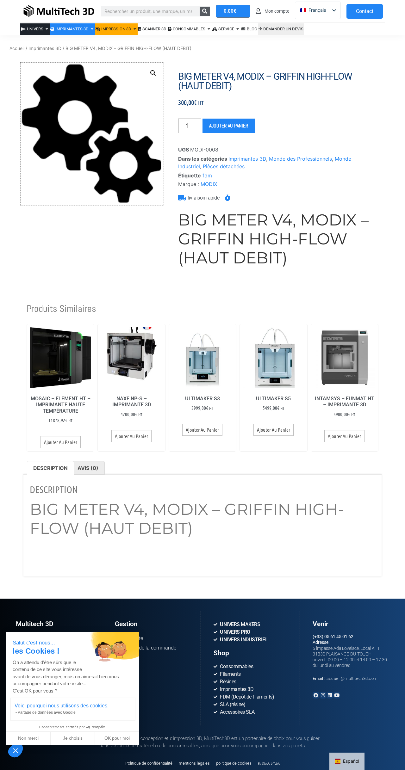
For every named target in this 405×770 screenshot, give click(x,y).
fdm (207, 175)
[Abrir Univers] (47, 29)
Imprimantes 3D (44, 48)
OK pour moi (117, 738)
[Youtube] (336, 695)
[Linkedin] (330, 695)
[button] (15, 750)
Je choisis (73, 738)
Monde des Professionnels (300, 159)
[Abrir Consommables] (209, 29)
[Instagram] (323, 695)
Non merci (28, 738)
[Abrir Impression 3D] (135, 29)
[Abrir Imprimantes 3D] (92, 29)
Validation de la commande (145, 648)
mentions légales (194, 763)
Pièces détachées (224, 166)
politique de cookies (234, 763)
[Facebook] (316, 695)
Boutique (125, 667)
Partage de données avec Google (47, 712)
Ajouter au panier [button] (60, 442)
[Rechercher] (205, 11)
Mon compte (129, 638)
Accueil (16, 48)
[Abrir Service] (238, 29)
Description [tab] (50, 468)
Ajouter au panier (228, 125)
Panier (122, 657)
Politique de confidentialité (148, 763)
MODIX (209, 184)
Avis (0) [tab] (88, 468)
